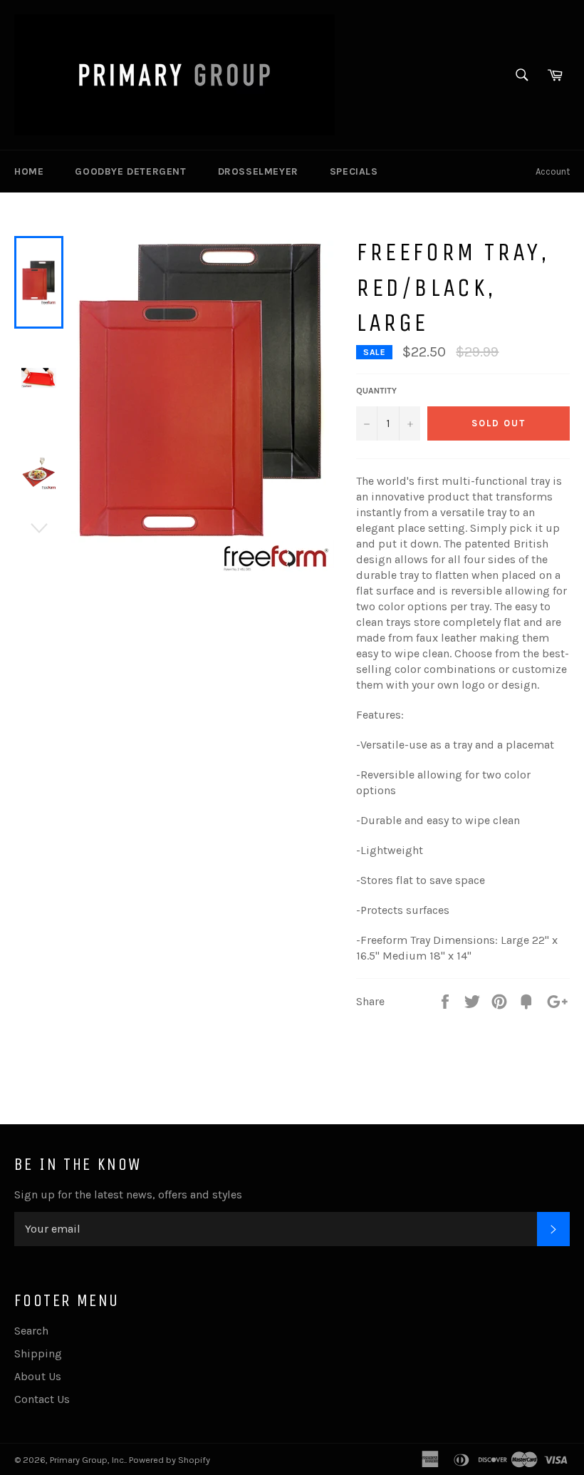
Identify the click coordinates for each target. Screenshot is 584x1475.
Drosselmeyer (258, 171)
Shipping (38, 1353)
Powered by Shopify (169, 1459)
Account (553, 171)
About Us (37, 1376)
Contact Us (42, 1399)
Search (31, 1330)
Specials (354, 171)
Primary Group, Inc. (87, 1459)
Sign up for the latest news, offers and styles (128, 1194)
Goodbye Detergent (130, 171)
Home (28, 171)
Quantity (376, 391)
